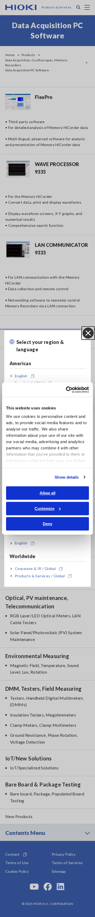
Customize (44, 508)
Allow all (47, 493)
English (21, 376)
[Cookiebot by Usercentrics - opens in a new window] (67, 389)
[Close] (88, 332)
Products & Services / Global (40, 575)
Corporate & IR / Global (35, 568)
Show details (67, 477)
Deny (47, 524)
